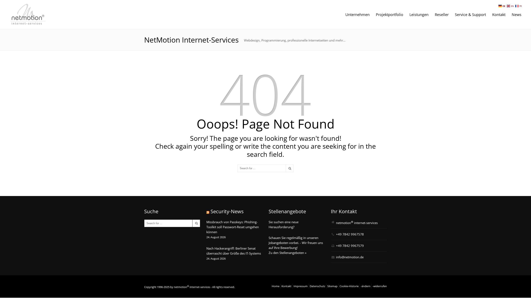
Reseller (442, 14)
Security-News (227, 211)
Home (275, 286)
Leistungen (419, 14)
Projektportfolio (389, 14)
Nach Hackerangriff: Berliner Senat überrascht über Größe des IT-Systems (233, 250)
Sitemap (332, 286)
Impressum (301, 286)
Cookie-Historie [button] (349, 286)
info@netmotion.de (350, 257)
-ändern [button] (365, 286)
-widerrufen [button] (380, 286)
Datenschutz (317, 286)
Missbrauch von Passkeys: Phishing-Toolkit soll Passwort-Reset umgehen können (232, 227)
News (516, 14)
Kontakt (498, 14)
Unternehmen (357, 14)
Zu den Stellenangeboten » (287, 253)
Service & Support (470, 14)
